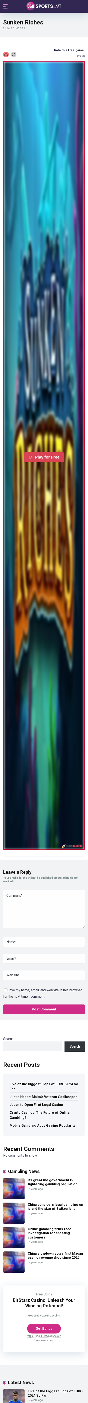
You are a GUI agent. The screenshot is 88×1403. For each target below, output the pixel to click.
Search (8, 1039)
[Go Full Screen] (13, 54)
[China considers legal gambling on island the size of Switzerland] (14, 1223)
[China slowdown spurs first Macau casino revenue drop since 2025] (14, 1272)
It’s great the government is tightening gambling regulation (52, 1182)
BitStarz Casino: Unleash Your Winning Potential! (44, 1303)
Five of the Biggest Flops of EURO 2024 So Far (44, 1086)
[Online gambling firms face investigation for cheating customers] (14, 1247)
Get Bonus (44, 1328)
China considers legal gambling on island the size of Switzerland (55, 1207)
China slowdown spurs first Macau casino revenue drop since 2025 (55, 1255)
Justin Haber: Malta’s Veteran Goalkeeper (43, 1097)
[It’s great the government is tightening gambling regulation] (14, 1198)
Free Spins (44, 1294)
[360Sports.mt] (43, 6)
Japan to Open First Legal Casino (36, 1105)
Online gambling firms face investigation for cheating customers (49, 1233)
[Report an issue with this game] (6, 54)
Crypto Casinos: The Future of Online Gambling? (40, 1115)
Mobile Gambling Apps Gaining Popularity (42, 1126)
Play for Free (47, 457)
